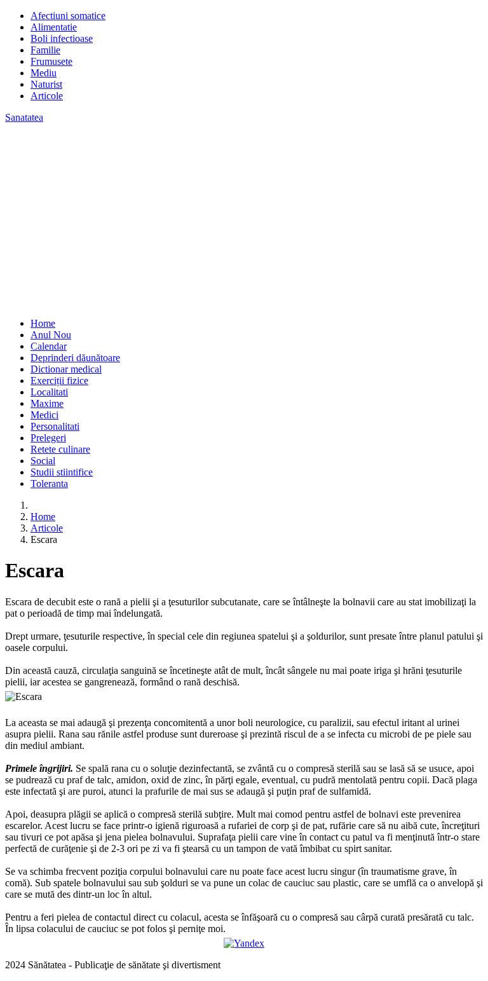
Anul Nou (50, 334)
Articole (46, 95)
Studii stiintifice (61, 472)
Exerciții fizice (59, 380)
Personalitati (54, 426)
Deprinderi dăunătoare (75, 357)
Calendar (48, 346)
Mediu (43, 72)
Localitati (49, 392)
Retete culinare (60, 449)
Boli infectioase (61, 38)
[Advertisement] (244, 219)
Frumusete (51, 61)
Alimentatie (53, 27)
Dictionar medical (66, 369)
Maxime (47, 403)
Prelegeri (48, 437)
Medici (44, 414)
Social (42, 460)
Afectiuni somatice (67, 15)
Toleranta (49, 483)
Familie (45, 50)
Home (42, 323)
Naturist (46, 84)
